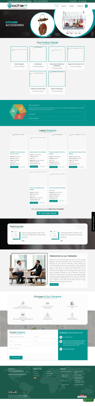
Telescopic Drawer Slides (38, 88)
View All (63, 388)
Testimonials (50, 373)
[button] (69, 349)
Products (71, 6)
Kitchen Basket (19, 64)
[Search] (86, 6)
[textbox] (21, 336)
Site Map (49, 375)
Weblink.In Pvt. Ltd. (26, 397)
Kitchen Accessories (57, 88)
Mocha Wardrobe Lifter (78, 385)
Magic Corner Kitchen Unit (76, 64)
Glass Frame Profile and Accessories (79, 378)
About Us (63, 6)
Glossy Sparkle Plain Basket (57, 188)
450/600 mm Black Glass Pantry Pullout (79, 381)
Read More (25, 237)
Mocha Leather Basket (65, 385)
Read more (54, 284)
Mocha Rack (38, 64)
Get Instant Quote (48, 213)
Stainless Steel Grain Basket (38, 152)
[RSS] (35, 378)
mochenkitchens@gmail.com (19, 374)
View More (22, 167)
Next (83, 227)
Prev (78, 227)
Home (56, 6)
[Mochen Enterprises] (17, 6)
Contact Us (80, 6)
